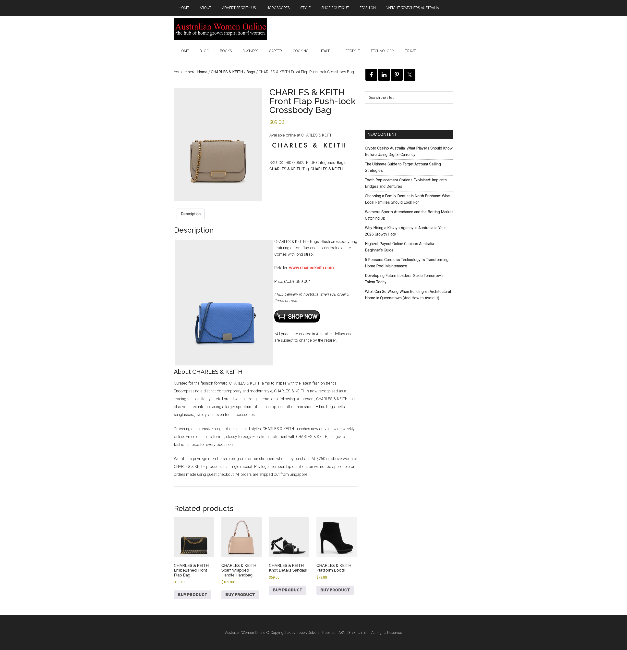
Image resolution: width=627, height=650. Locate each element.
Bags (250, 72)
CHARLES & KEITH (227, 72)
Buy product (192, 594)
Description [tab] (191, 214)
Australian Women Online (220, 29)
